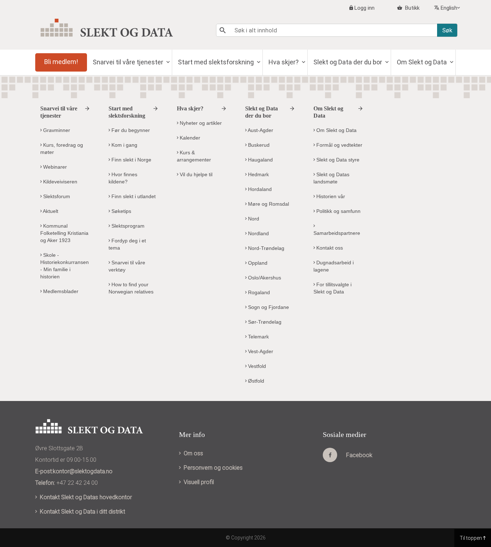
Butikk (411, 8)
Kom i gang (123, 145)
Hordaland (259, 189)
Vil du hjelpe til (195, 174)
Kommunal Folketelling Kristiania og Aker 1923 (64, 233)
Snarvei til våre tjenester (129, 62)
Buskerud (258, 145)
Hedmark (258, 174)
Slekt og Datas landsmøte (331, 178)
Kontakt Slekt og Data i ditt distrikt (82, 511)
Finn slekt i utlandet (133, 196)
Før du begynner (130, 130)
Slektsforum (56, 196)
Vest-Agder (260, 351)
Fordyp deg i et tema (127, 244)
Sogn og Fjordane (268, 307)
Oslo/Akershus (264, 278)
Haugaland (260, 160)
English (449, 8)
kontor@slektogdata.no (83, 471)
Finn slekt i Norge (130, 160)
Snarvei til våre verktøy (127, 266)
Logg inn (364, 8)
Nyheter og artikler (200, 123)
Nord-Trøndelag (265, 248)
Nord (253, 219)
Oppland (257, 263)
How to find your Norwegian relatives (131, 288)
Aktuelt (50, 211)
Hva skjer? (284, 62)
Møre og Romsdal (268, 204)
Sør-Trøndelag (264, 322)
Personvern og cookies (213, 467)
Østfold (255, 381)
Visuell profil (199, 482)
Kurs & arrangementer (194, 156)
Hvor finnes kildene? (123, 178)
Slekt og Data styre (337, 160)
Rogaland (258, 292)
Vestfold (256, 366)
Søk (447, 30)
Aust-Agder (260, 130)
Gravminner (56, 130)
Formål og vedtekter (338, 145)
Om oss (193, 453)
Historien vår (330, 196)
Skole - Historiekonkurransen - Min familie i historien (64, 265)
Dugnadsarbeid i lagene (333, 266)
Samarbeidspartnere (336, 233)
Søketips (120, 211)
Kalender (189, 138)
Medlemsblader (60, 291)
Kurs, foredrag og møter (61, 148)
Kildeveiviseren (59, 181)
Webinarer (54, 167)
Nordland (258, 233)
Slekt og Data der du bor (348, 62)
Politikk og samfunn (338, 211)
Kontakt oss (329, 248)
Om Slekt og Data (422, 62)
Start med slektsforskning (216, 62)
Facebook (359, 455)
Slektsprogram (127, 226)
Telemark (258, 336)
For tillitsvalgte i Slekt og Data (332, 288)
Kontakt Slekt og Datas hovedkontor (86, 497)
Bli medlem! (61, 61)
